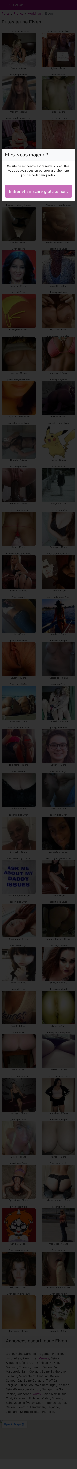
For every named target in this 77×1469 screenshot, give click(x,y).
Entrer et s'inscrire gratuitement (38, 191)
